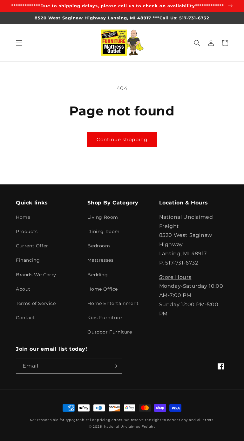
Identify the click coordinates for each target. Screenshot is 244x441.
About (23, 289)
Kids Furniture (104, 317)
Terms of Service (36, 303)
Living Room (102, 217)
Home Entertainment (113, 303)
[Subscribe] (115, 366)
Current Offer (32, 246)
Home (23, 217)
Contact (25, 317)
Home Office (102, 289)
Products (27, 231)
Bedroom (98, 246)
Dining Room (103, 231)
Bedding (97, 275)
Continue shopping (122, 139)
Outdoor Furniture (109, 332)
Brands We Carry (36, 275)
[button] (19, 43)
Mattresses (100, 260)
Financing (28, 260)
